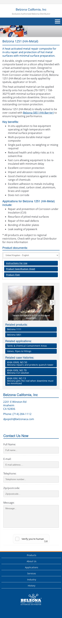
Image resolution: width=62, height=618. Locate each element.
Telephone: (9, 473)
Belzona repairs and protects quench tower (30, 363)
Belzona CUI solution (18, 371)
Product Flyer (13, 274)
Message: (8, 502)
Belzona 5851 (14, 334)
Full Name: (9, 444)
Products (31, 555)
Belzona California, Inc (31, 11)
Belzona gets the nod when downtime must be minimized (30, 381)
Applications (31, 567)
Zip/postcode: (11, 488)
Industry (31, 579)
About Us (31, 561)
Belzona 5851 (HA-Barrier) (38, 112)
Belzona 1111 (14, 329)
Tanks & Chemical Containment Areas (27, 345)
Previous (9, 303)
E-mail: (7, 459)
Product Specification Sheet (20, 268)
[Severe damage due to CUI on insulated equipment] (31, 303)
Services (31, 573)
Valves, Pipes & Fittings (19, 351)
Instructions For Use (16, 263)
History (31, 585)
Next (52, 303)
